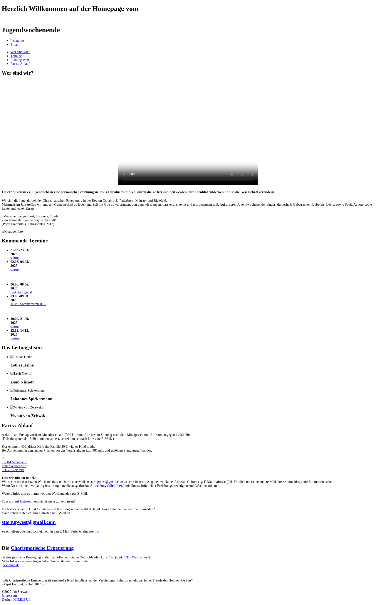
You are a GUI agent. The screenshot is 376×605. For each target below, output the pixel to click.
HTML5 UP (21, 599)
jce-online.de (10, 565)
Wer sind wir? (20, 52)
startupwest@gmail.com (106, 482)
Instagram (26, 501)
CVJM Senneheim (14, 462)
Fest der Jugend (21, 292)
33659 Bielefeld (13, 470)
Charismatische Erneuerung (42, 548)
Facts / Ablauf (20, 64)
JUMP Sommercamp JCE (28, 304)
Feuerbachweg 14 (14, 466)
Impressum (9, 595)
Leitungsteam (19, 60)
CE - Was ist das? (136, 557)
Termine (16, 56)
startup (15, 258)
